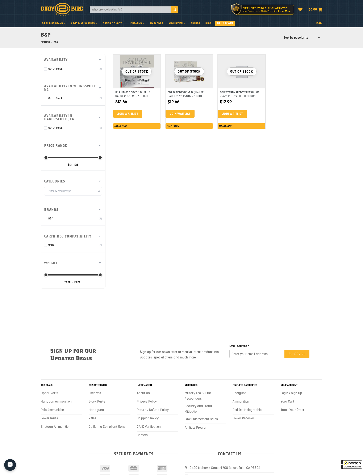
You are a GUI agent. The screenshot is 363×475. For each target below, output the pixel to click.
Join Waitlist (127, 114)
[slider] (46, 157)
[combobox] (130, 9)
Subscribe (297, 354)
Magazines (156, 23)
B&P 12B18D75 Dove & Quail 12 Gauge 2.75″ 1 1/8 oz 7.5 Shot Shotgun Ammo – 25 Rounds (186, 96)
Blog (208, 23)
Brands (195, 23)
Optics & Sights (112, 23)
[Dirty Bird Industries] (62, 9)
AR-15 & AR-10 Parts (83, 23)
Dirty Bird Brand (52, 23)
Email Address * (239, 346)
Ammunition (175, 23)
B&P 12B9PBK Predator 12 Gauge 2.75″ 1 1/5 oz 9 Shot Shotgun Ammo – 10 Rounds (239, 96)
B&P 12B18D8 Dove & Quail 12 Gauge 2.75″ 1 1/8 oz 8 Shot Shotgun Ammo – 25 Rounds (132, 96)
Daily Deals (225, 23)
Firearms (136, 23)
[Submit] (174, 9)
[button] (351, 464)
